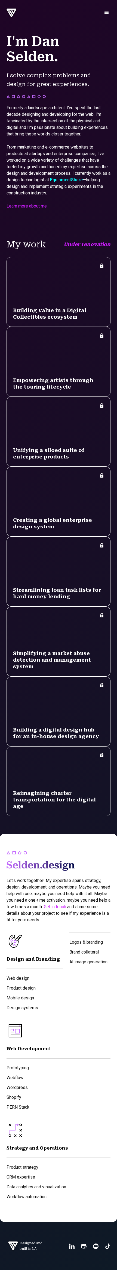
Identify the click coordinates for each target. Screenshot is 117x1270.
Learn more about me (27, 206)
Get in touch (55, 906)
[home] (10, 13)
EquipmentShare (66, 179)
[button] (106, 12)
